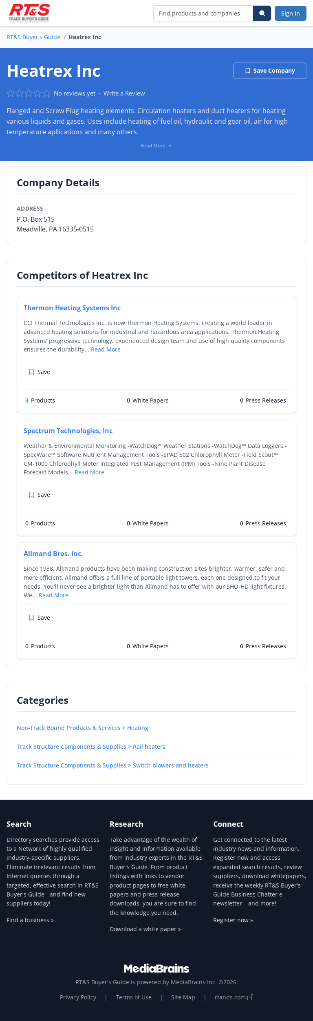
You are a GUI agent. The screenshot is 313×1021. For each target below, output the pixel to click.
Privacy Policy (78, 997)
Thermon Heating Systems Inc (72, 307)
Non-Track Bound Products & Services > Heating (82, 728)
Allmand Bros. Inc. (53, 553)
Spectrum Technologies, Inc (68, 430)
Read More (106, 349)
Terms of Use (134, 997)
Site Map (183, 997)
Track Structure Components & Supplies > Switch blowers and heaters (113, 765)
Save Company (274, 70)
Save (43, 372)
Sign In (290, 13)
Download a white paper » (145, 929)
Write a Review (124, 93)
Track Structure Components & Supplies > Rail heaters (91, 746)
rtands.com (231, 997)
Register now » (233, 920)
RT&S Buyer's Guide (33, 37)
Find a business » (30, 920)
